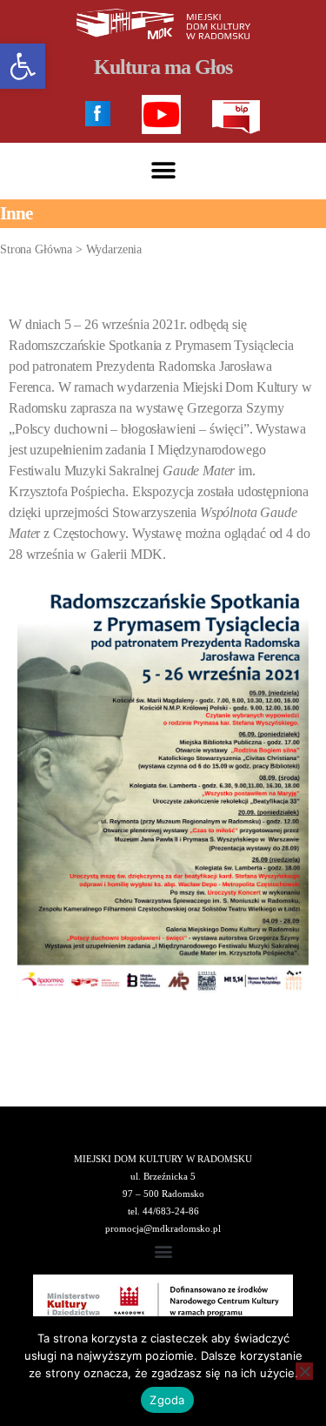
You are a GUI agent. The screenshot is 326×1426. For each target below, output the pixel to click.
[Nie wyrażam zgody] (304, 1371)
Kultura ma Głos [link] (163, 67)
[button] (163, 171)
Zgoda (167, 1400)
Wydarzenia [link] (114, 249)
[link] (22, 66)
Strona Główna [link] (36, 249)
